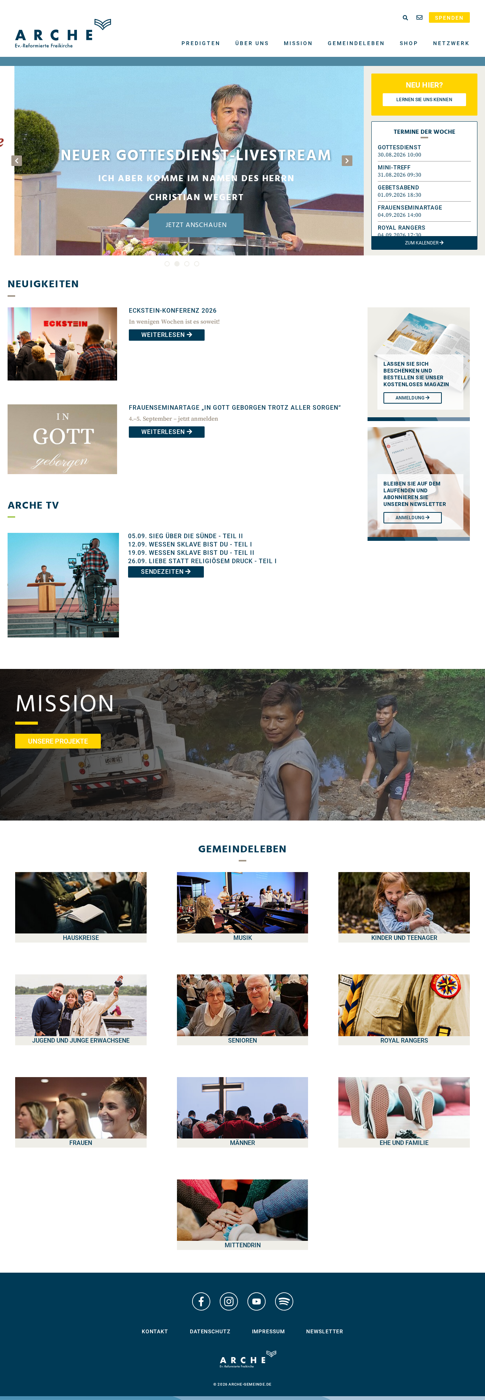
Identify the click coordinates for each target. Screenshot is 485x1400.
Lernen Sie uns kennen (424, 99)
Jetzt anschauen (182, 225)
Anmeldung (411, 517)
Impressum (268, 1331)
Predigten (201, 43)
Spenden (449, 18)
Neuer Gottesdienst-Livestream (182, 156)
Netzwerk (451, 43)
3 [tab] (186, 263)
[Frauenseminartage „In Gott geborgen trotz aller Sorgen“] (62, 479)
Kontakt (155, 1331)
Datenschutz (210, 1331)
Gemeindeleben (356, 43)
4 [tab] (196, 263)
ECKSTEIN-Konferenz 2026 (173, 310)
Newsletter (324, 1331)
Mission (298, 43)
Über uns (252, 43)
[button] (424, 151)
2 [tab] (177, 263)
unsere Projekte (58, 741)
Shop (409, 43)
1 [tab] (167, 263)
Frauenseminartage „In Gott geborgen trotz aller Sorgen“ (235, 407)
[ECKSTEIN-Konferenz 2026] (62, 386)
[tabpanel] (182, 160)
